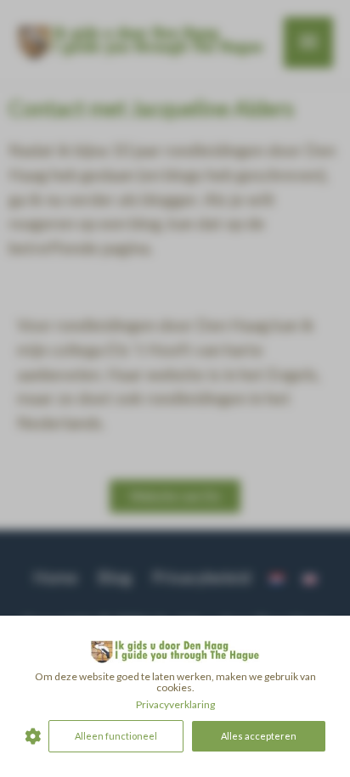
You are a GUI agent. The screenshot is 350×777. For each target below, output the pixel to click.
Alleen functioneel (116, 735)
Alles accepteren (258, 735)
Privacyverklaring (175, 704)
